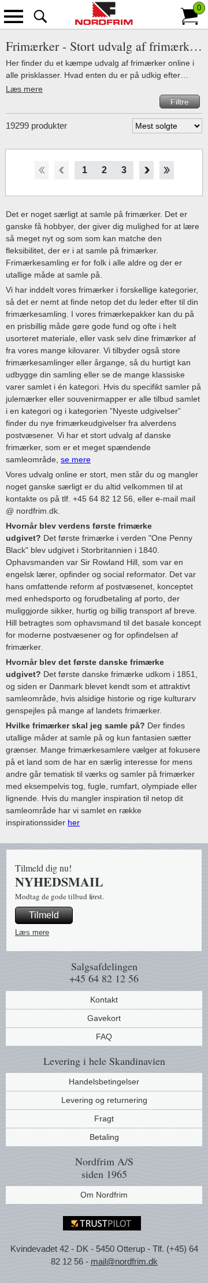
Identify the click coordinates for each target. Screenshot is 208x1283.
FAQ (104, 1036)
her (74, 822)
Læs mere (24, 88)
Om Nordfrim (104, 1194)
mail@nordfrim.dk (124, 1261)
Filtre (179, 101)
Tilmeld (44, 915)
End (166, 170)
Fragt (104, 1118)
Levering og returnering (104, 1100)
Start (41, 170)
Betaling (104, 1137)
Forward (146, 170)
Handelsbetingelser (104, 1081)
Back (61, 170)
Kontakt (104, 999)
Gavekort (104, 1018)
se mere (76, 459)
